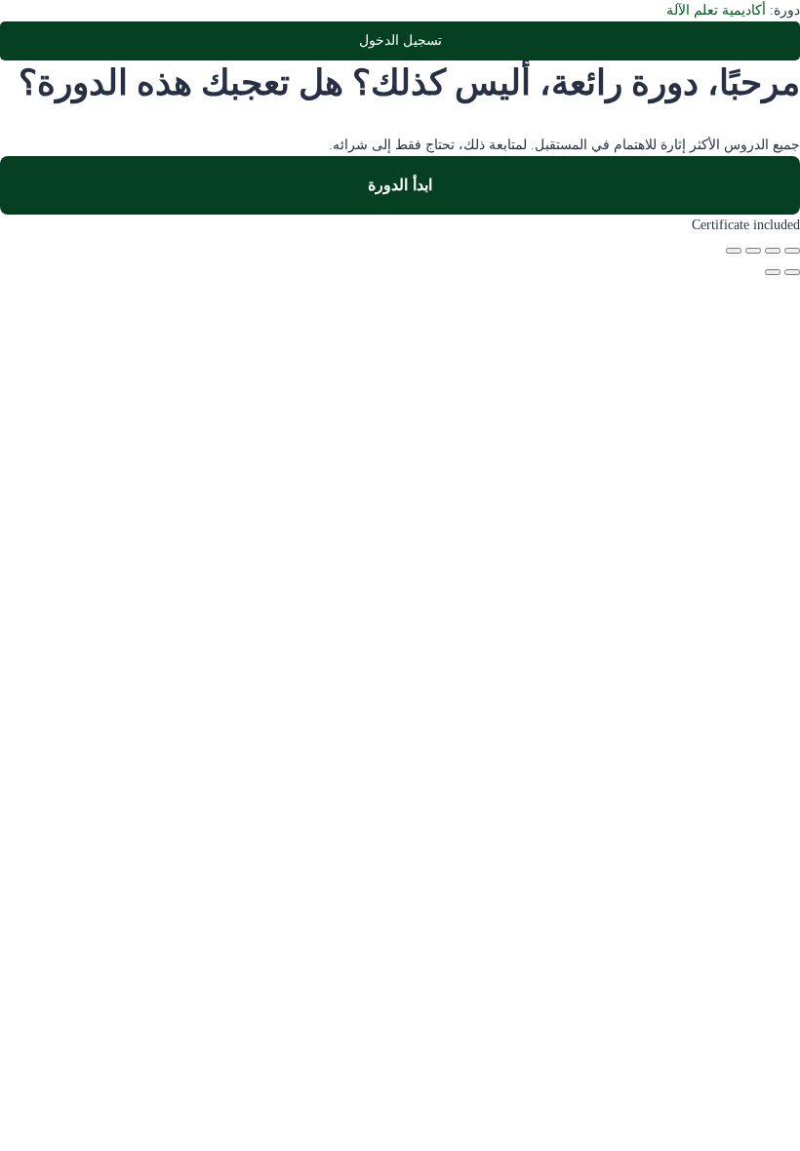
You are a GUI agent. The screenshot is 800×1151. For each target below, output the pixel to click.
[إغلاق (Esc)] (733, 251)
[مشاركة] (753, 251)
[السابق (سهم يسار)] (792, 272)
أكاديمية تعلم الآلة (716, 10)
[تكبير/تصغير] (792, 251)
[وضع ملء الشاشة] (772, 251)
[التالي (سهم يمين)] (772, 272)
